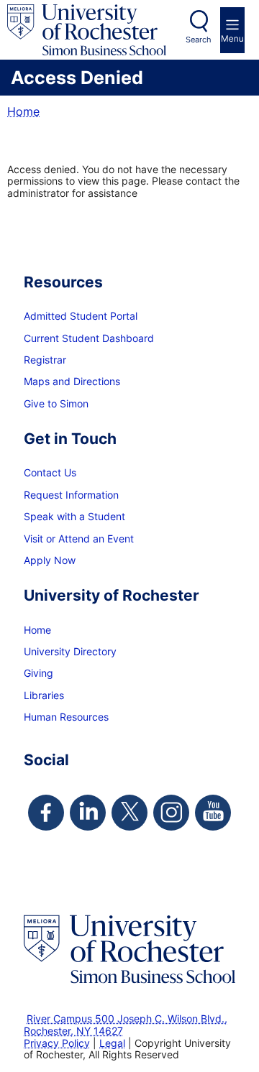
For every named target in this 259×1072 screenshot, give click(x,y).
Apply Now (50, 560)
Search (199, 39)
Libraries (44, 695)
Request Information (71, 495)
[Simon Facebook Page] (46, 813)
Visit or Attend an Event (79, 538)
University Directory (70, 651)
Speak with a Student (74, 516)
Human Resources (66, 717)
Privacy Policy (57, 1043)
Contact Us (50, 472)
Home (23, 111)
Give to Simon (56, 403)
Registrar (45, 359)
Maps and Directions (72, 381)
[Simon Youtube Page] (213, 813)
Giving (38, 673)
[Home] (86, 30)
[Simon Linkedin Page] (88, 813)
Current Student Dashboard (89, 338)
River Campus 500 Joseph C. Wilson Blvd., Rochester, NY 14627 (125, 1025)
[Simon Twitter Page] (129, 813)
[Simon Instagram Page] (171, 813)
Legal (112, 1043)
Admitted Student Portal (80, 316)
